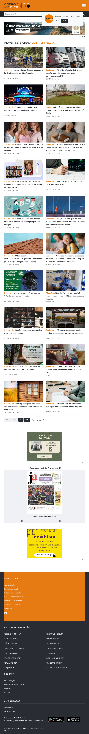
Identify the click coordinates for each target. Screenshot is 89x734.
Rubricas (7, 688)
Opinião (7, 692)
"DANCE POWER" (52, 639)
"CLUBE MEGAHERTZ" (12, 658)
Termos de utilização (12, 604)
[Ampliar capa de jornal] (44, 492)
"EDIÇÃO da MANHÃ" (12, 634)
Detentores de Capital (12, 593)
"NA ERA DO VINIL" (11, 653)
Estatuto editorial (11, 589)
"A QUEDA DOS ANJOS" (55, 658)
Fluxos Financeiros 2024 (13, 597)
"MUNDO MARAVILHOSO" (14, 648)
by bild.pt (8, 730)
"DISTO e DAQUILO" (54, 643)
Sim (64, 20)
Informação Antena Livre (14, 684)
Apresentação (9, 585)
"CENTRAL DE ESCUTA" (55, 634)
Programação (9, 680)
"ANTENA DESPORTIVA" (55, 648)
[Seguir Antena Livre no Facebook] (5, 614)
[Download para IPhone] (73, 719)
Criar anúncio (9, 711)
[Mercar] (44, 446)
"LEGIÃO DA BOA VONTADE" (57, 668)
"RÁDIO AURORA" (11, 643)
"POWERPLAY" (51, 653)
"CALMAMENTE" (10, 663)
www (25, 521)
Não (58, 20)
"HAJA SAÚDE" (9, 668)
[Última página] (27, 420)
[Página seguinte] (20, 420)
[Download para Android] (56, 719)
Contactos (8, 608)
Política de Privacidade (13, 601)
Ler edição (65, 521)
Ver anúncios (9, 708)
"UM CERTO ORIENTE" (54, 663)
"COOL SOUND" (10, 639)
